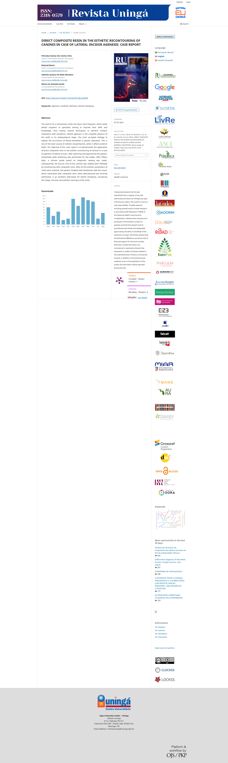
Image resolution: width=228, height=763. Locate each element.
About (82, 24)
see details (142, 297)
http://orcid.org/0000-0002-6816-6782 (54, 61)
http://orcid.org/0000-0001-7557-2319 (54, 89)
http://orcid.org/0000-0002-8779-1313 (54, 71)
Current (59, 24)
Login (188, 2)
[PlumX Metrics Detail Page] (119, 280)
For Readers (160, 627)
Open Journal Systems (164, 648)
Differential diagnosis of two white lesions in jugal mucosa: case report (170, 562)
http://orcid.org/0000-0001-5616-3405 (54, 80)
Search (185, 24)
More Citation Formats (125, 155)
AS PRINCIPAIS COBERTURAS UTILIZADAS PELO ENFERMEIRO (169, 596)
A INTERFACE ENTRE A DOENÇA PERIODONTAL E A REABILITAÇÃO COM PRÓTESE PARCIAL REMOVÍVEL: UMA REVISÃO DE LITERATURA (169, 583)
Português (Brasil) (166, 52)
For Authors (160, 630)
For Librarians (161, 637)
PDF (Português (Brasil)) (127, 110)
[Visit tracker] (156, 612)
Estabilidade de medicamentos (168, 571)
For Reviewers (161, 633)
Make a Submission (165, 36)
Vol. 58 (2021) (65, 32)
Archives (71, 24)
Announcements (44, 24)
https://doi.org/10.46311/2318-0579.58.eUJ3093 (67, 98)
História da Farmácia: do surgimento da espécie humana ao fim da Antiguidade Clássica (170, 550)
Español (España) (165, 60)
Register (180, 2)
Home (43, 32)
